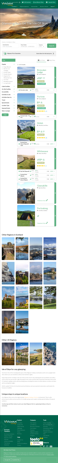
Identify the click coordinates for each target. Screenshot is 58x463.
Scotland (9, 42)
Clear (5, 114)
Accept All (7, 459)
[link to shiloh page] (55, 130)
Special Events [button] (5, 102)
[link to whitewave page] (55, 158)
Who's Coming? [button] (6, 111)
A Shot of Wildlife (8, 441)
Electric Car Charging (7, 69)
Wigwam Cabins (34, 432)
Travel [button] (3, 100)
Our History (33, 423)
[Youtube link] (52, 447)
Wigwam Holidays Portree (31, 397)
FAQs (18, 441)
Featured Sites (34, 6)
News (18, 432)
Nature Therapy (8, 435)
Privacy (19, 445)
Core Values (33, 428)
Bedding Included (8, 81)
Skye (14, 42)
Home (3, 42)
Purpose (32, 430)
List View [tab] (42, 60)
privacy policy (50, 454)
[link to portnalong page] (55, 215)
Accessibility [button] (5, 92)
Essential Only (16, 459)
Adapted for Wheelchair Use (8, 76)
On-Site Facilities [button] (6, 89)
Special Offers (51, 2)
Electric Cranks (8, 437)
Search (52, 6)
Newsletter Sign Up (48, 428)
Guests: (41, 44)
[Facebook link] (44, 447)
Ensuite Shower (8, 74)
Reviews (19, 433)
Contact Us (20, 439)
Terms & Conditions (22, 443)
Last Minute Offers (39, 2)
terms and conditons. (11, 456)
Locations (19, 423)
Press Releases (21, 430)
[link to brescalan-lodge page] (55, 77)
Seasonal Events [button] (6, 108)
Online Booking (47, 423)
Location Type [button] (5, 105)
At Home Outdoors (9, 434)
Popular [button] (4, 64)
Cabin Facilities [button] (6, 86)
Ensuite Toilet (7, 72)
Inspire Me (20, 424)
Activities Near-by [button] (6, 97)
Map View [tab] (52, 60)
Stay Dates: (24, 44)
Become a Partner (44, 6)
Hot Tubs (6, 79)
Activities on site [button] (6, 94)
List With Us (33, 424)
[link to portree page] (55, 104)
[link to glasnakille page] (55, 193)
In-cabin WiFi (7, 83)
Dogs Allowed (7, 67)
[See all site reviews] (36, 444)
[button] (29, 53)
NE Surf (6, 439)
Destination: (6, 44)
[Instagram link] (48, 447)
